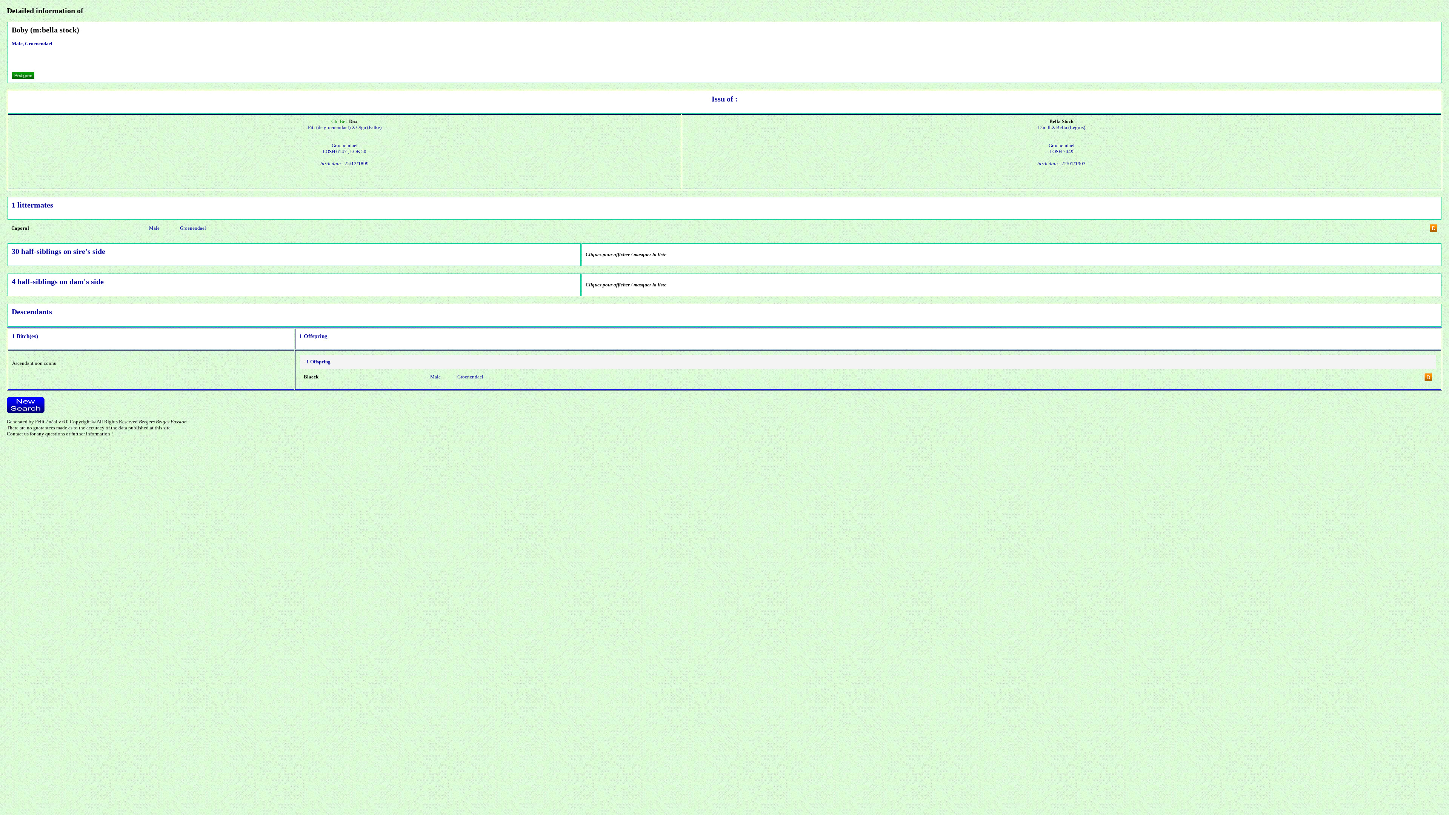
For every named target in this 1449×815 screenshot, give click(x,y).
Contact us (18, 434)
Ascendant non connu (34, 363)
